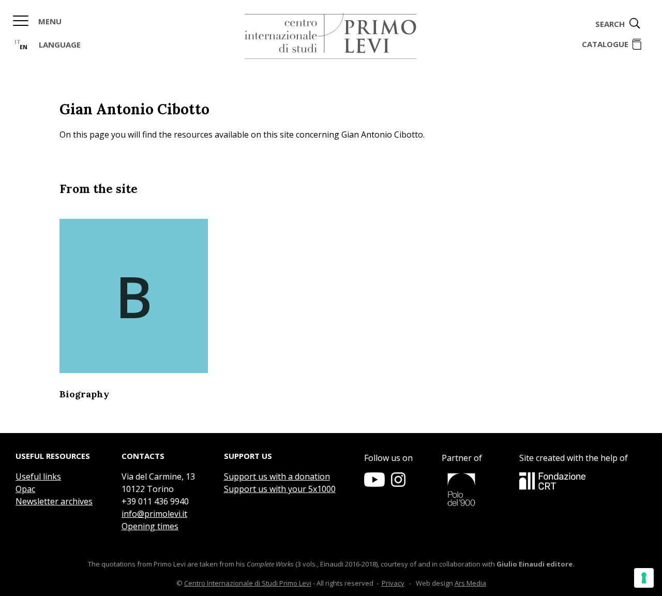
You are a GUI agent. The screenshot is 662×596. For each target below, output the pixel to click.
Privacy (393, 583)
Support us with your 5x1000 (280, 489)
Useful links (38, 476)
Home (330, 36)
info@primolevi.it (154, 513)
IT (17, 42)
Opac (25, 489)
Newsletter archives (54, 501)
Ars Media (470, 583)
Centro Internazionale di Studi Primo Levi (247, 583)
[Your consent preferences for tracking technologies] (644, 578)
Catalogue (605, 44)
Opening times (150, 526)
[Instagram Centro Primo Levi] (398, 483)
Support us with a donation (277, 476)
